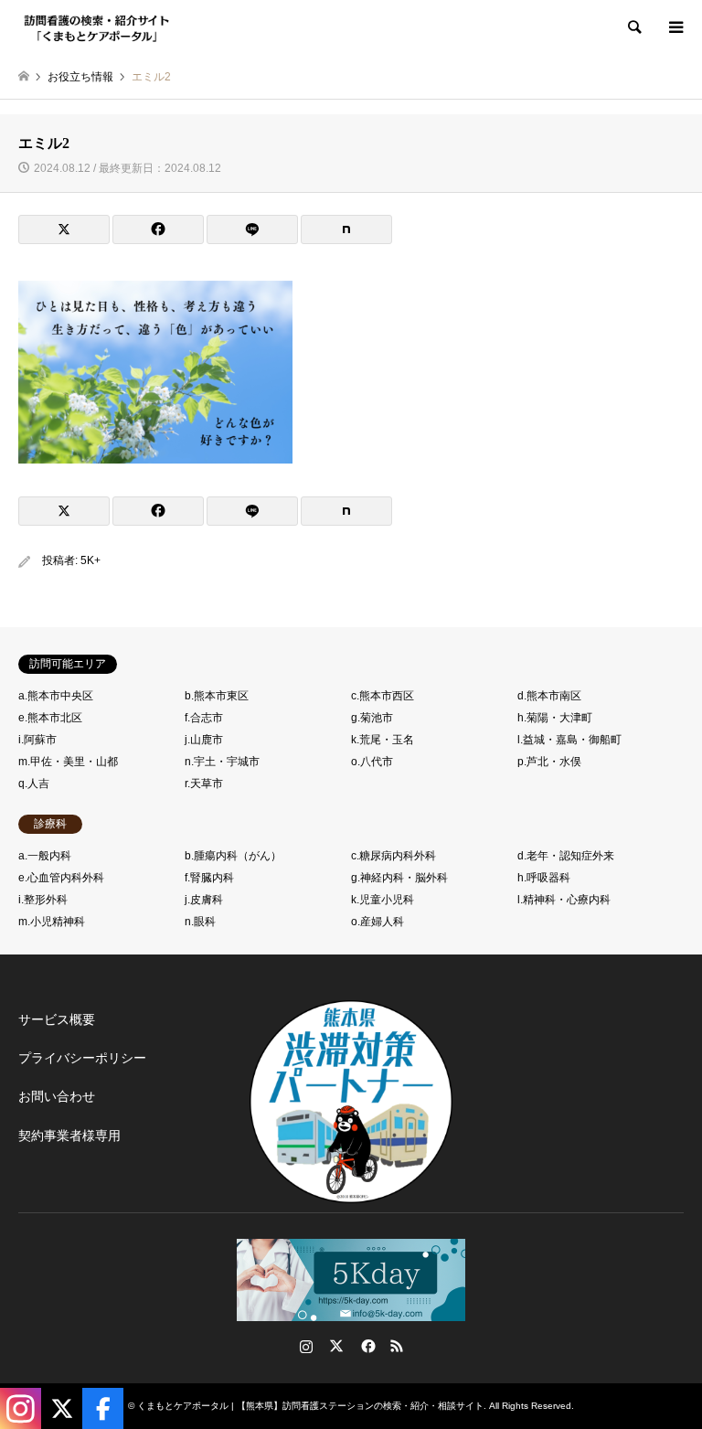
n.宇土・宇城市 (222, 761)
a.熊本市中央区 (55, 695)
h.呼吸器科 (543, 877)
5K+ (90, 560)
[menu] (674, 27)
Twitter (336, 1345)
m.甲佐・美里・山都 (68, 761)
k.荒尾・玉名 (382, 739)
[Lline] (252, 229)
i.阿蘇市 (37, 739)
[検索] (633, 27)
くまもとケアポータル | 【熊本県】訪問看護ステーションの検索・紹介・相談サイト (310, 1406)
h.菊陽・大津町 (554, 717)
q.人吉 (33, 783)
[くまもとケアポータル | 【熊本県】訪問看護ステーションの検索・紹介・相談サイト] (97, 27)
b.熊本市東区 (217, 695)
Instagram (306, 1345)
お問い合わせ (56, 1096)
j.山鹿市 (204, 739)
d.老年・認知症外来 (565, 855)
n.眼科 (200, 921)
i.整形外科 (43, 899)
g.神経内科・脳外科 (399, 877)
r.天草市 (204, 783)
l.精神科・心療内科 (564, 899)
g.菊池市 (372, 717)
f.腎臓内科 (209, 877)
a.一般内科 (44, 855)
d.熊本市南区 (549, 695)
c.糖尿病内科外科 (393, 855)
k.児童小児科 (382, 899)
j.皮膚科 (204, 899)
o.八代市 (372, 761)
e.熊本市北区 (50, 717)
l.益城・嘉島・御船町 (569, 739)
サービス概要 (56, 1019)
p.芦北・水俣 (549, 761)
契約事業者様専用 (69, 1135)
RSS (396, 1345)
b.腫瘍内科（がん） (233, 855)
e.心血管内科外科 (61, 877)
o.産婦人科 (377, 921)
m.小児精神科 (51, 921)
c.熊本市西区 (382, 695)
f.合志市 (204, 717)
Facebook (366, 1345)
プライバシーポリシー (82, 1057)
